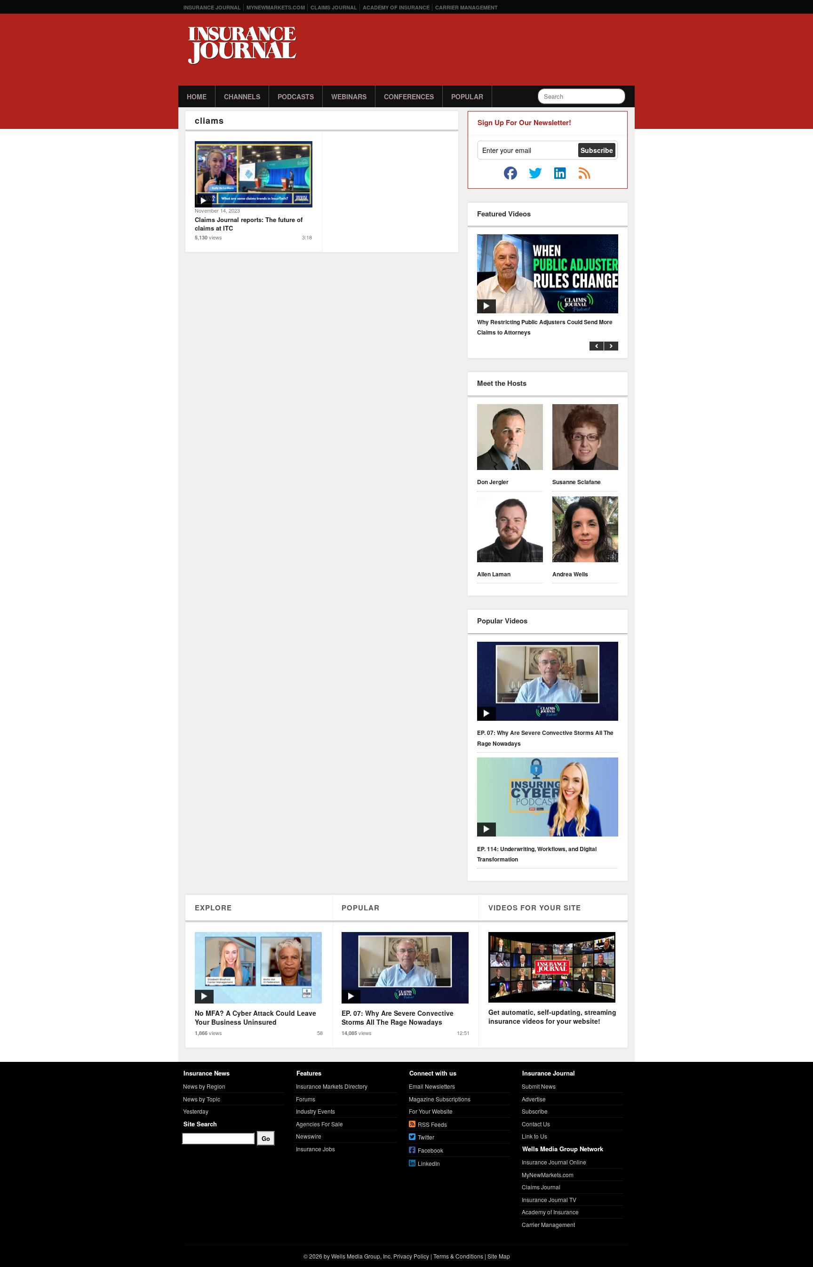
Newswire (308, 1136)
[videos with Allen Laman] (510, 530)
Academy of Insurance (396, 7)
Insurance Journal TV (549, 1199)
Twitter (426, 1137)
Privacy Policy (411, 1256)
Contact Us (536, 1124)
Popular (467, 96)
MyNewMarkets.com (276, 7)
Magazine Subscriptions (439, 1099)
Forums (305, 1099)
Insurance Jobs (315, 1149)
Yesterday (195, 1111)
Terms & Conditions (458, 1256)
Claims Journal (334, 7)
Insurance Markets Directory (331, 1086)
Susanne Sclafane (576, 482)
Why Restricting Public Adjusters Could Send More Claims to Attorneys (545, 327)
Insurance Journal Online (554, 1162)
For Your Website (431, 1111)
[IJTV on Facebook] (510, 174)
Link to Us (534, 1136)
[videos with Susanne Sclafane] (585, 438)
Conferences (409, 96)
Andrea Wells (570, 574)
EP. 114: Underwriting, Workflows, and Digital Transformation (537, 854)
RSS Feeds (432, 1124)
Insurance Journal (212, 7)
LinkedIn (429, 1163)
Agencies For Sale (319, 1124)
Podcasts (296, 96)
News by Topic (201, 1099)
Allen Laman (493, 574)
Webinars (349, 96)
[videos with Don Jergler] (510, 438)
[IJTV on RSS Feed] (584, 174)
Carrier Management (466, 7)
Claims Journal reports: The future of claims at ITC (249, 223)
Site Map (498, 1256)
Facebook (430, 1150)
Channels (242, 96)
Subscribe (535, 1111)
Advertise (534, 1099)
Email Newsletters (432, 1086)
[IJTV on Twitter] (535, 174)
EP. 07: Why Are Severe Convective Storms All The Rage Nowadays (545, 737)
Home (197, 96)
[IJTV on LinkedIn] (560, 174)
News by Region (204, 1086)
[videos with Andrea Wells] (585, 530)
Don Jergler (493, 482)
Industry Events (315, 1111)
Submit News (539, 1086)
